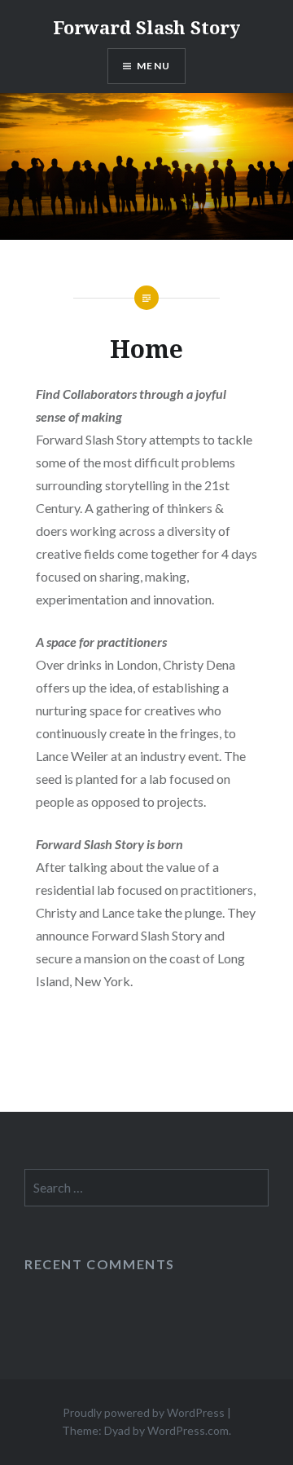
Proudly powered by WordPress (144, 1412)
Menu (153, 66)
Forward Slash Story (146, 27)
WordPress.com (188, 1430)
